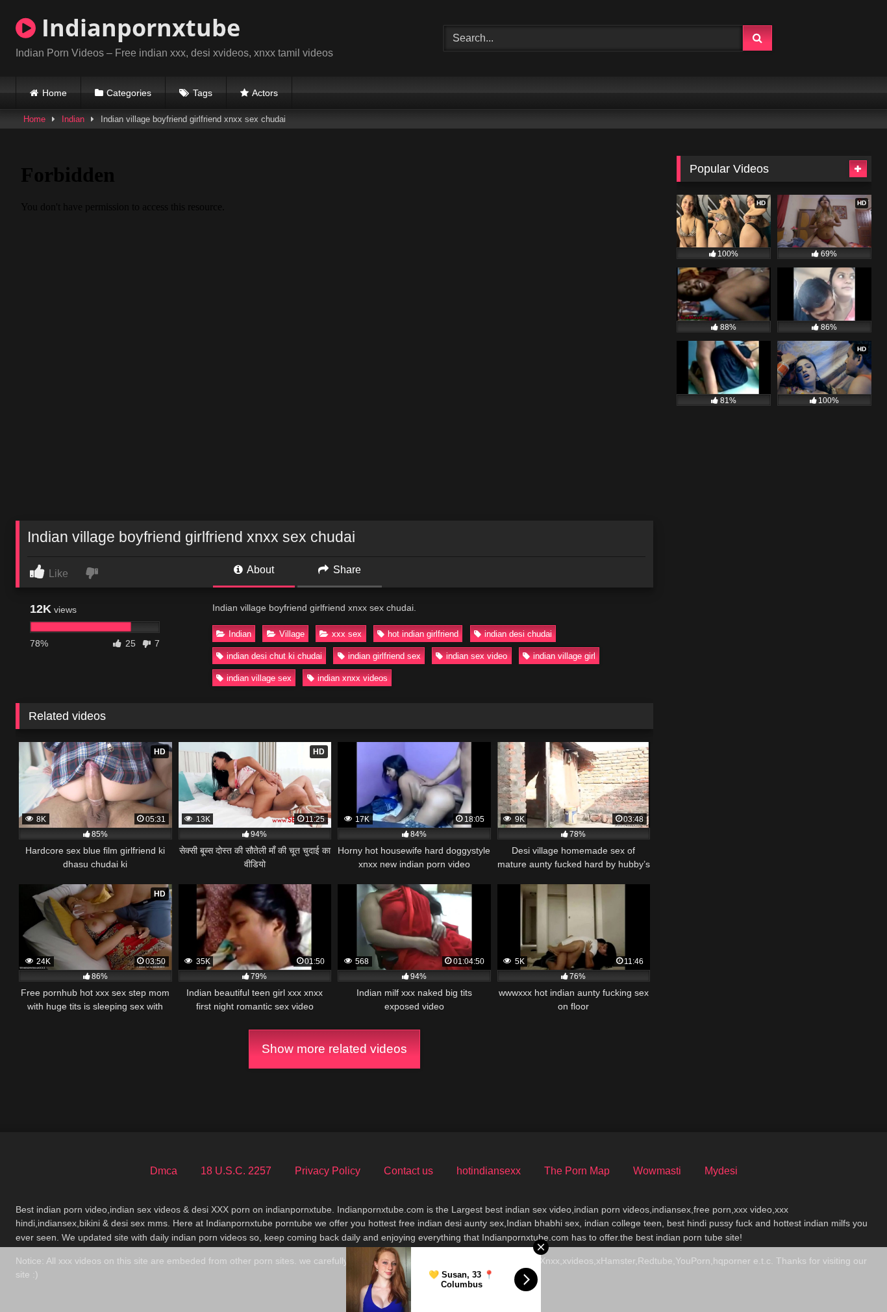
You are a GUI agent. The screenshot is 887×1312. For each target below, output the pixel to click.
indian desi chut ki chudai (274, 656)
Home (54, 93)
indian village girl (564, 656)
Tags (202, 93)
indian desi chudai (518, 634)
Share (346, 569)
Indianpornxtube (138, 27)
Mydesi (721, 1170)
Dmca (163, 1170)
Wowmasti (657, 1170)
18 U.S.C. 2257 (236, 1170)
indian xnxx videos (353, 678)
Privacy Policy (327, 1170)
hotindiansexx (488, 1170)
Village (292, 634)
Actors (265, 93)
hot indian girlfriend (423, 634)
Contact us (408, 1170)
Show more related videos (334, 1049)
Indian (73, 119)
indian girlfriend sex (384, 656)
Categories (128, 93)
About (259, 569)
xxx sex (347, 634)
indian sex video (476, 656)
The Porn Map (577, 1170)
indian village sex (259, 678)
